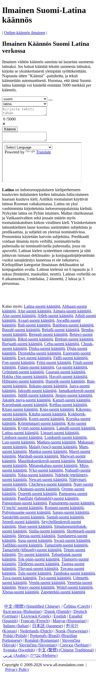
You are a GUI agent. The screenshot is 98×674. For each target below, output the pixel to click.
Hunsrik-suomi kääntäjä (65, 381)
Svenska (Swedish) (19, 650)
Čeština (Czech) (77, 606)
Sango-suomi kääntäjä (71, 512)
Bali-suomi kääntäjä (34, 325)
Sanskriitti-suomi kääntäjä (23, 517)
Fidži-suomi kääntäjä (70, 358)
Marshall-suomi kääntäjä (38, 456)
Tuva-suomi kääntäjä (19, 578)
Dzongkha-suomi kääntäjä (39, 353)
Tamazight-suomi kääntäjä (66, 545)
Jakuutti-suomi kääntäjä (37, 390)
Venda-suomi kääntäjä (47, 582)
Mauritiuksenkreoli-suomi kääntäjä (46, 461)
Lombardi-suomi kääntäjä (65, 437)
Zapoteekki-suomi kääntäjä (63, 592)
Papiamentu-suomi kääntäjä (71, 503)
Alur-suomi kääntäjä (19, 315)
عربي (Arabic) (15, 655)
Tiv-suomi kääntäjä (33, 554)
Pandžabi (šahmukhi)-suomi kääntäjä (48, 498)
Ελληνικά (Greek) (36, 616)
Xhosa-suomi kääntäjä (20, 592)
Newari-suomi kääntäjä (48, 479)
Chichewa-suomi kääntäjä (50, 484)
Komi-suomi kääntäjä (46, 418)
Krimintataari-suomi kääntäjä (41, 423)
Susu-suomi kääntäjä (35, 540)
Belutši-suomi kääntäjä (60, 330)
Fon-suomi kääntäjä (18, 362)
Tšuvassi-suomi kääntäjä (38, 568)
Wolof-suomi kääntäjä (74, 587)
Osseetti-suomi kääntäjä (37, 493)
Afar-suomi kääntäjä (34, 311)
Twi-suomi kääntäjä (54, 578)
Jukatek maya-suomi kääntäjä (26, 400)
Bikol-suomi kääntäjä (35, 339)
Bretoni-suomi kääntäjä (74, 339)
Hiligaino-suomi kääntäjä (22, 381)
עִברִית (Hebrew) (43, 655)
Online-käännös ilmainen (24, 32)
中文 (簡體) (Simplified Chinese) (32, 606)
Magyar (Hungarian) (70, 621)
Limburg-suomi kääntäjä (22, 437)
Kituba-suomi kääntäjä (47, 414)
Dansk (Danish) (57, 611)
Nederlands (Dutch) (36, 631)
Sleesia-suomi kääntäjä (36, 536)
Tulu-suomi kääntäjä (34, 573)
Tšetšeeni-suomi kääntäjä (38, 564)
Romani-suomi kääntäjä (64, 507)
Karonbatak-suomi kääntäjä (24, 404)
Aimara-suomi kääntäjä (72, 311)
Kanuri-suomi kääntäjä (71, 400)
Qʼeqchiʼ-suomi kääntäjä (22, 507)
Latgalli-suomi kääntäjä (75, 428)
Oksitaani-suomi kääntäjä (38, 489)
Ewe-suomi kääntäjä (34, 358)
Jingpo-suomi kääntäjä (73, 395)
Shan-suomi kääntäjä (35, 526)
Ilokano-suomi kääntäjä (48, 386)
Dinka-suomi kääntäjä (47, 348)
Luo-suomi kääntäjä (18, 442)
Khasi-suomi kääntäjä (20, 409)
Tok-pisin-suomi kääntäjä (38, 559)
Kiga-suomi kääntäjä (57, 409)
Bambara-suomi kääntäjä (73, 325)
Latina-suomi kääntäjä (42, 306)
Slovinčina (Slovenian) (38, 645)
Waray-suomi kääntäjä (36, 587)
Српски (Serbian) (74, 645)
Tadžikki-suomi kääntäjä (22, 545)
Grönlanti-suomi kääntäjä (23, 372)
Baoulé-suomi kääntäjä (21, 330)
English (60, 616)
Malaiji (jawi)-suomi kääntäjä (53, 447)
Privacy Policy (17, 669)
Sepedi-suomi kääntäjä (20, 521)
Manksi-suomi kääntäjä (48, 451)
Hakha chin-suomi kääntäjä (24, 376)
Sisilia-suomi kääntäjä (47, 531)
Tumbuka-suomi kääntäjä (74, 573)
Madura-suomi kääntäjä (56, 442)
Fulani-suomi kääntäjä (36, 367)
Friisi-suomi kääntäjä (54, 362)
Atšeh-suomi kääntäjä (55, 315)
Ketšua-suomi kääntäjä (68, 404)
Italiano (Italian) (16, 626)
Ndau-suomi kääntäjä (35, 475)
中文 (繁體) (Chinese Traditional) (66, 650)
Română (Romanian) (42, 640)
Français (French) (35, 621)
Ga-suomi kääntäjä (71, 367)
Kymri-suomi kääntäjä (36, 428)
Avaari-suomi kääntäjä (36, 320)
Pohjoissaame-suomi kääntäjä (26, 512)
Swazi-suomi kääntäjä (72, 540)
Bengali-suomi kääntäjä (48, 334)
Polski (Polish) (15, 635)
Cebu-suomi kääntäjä (61, 344)
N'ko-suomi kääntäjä (46, 470)
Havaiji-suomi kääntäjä (68, 376)
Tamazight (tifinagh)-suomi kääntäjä (31, 550)
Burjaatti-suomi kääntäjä (22, 344)
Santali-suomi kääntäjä (65, 517)
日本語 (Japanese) (47, 626)
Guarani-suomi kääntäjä (65, 372)
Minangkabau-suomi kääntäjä (53, 465)
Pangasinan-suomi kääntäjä (24, 503)
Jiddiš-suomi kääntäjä (35, 395)
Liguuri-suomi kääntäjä (60, 433)
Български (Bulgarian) (22, 611)
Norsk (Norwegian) (71, 631)
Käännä (10, 129)
